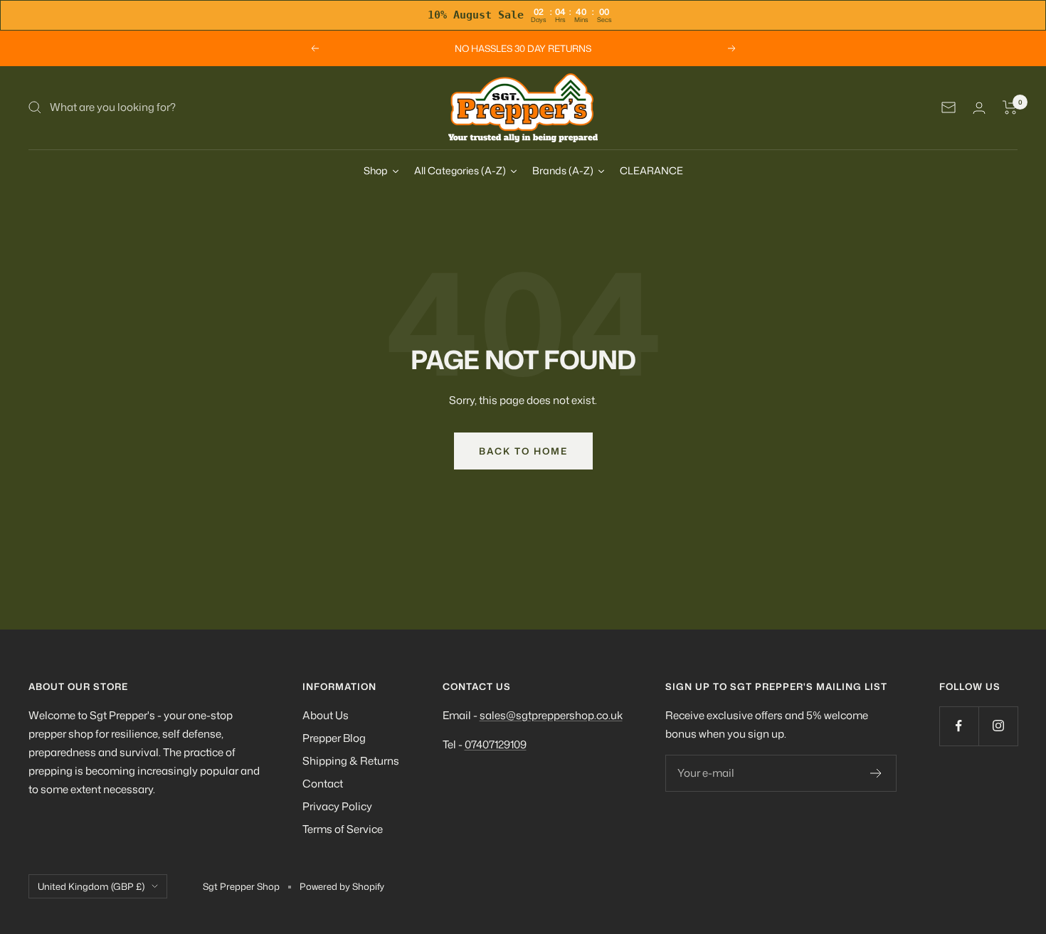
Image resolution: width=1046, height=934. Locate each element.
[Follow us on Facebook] (958, 725)
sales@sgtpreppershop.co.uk (551, 715)
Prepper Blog (334, 738)
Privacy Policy (337, 806)
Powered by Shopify (342, 886)
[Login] (979, 108)
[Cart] (1010, 107)
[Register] (876, 773)
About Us (325, 715)
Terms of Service (342, 829)
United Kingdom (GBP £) (91, 886)
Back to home (523, 451)
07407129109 (496, 744)
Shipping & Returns (350, 760)
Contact (322, 783)
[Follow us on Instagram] (998, 725)
